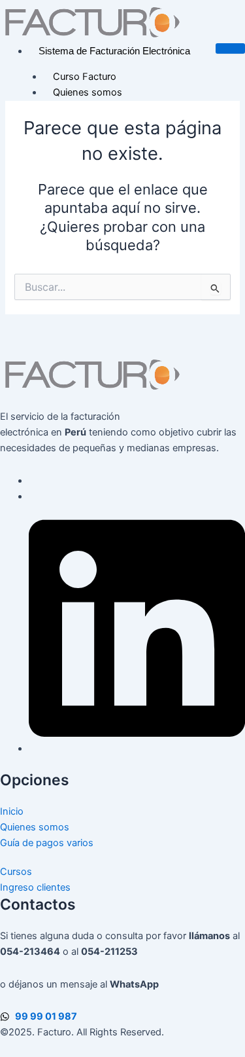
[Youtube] (33, 496)
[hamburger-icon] (230, 48)
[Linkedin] (137, 748)
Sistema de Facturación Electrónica (114, 51)
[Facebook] (33, 481)
